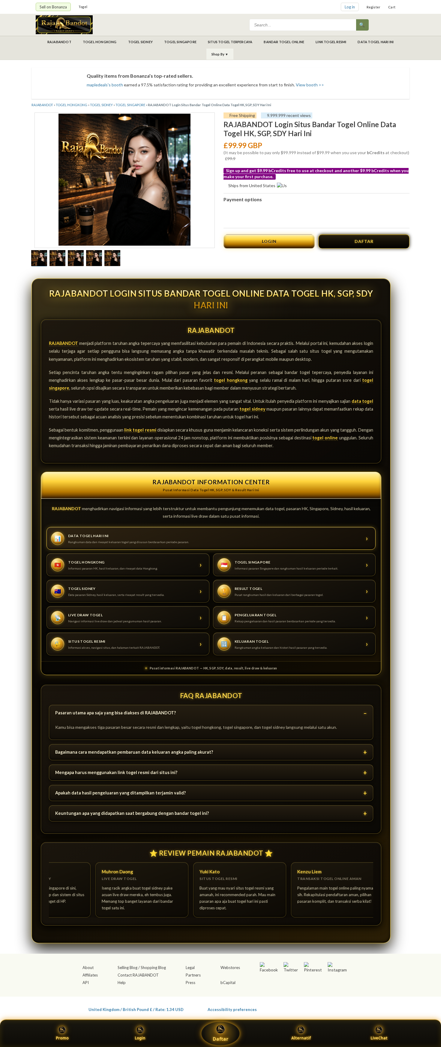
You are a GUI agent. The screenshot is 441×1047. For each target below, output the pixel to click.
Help (122, 982)
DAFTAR (364, 241)
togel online (325, 437)
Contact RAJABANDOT (138, 975)
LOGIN (269, 241)
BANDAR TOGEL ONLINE (284, 42)
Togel (83, 7)
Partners (193, 975)
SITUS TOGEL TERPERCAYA (230, 42)
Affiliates (90, 975)
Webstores (230, 967)
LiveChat (379, 1038)
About (88, 967)
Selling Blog (127, 967)
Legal (190, 967)
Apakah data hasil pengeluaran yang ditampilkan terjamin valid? (120, 792)
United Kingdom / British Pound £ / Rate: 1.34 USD (136, 1009)
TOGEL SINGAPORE (180, 42)
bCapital (228, 982)
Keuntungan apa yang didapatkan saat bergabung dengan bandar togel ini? (132, 813)
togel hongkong (230, 380)
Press (190, 982)
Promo (62, 1038)
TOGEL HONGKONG (100, 42)
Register (374, 7)
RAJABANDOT (59, 42)
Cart (391, 7)
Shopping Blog (153, 967)
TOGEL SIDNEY (140, 42)
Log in (350, 6)
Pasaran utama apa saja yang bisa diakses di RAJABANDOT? (115, 712)
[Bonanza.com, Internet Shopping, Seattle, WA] (318, 1008)
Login (140, 1038)
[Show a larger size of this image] (39, 259)
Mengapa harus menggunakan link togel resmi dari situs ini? (116, 772)
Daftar (220, 1039)
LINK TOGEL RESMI (331, 42)
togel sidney (252, 408)
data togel (362, 401)
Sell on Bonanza (53, 6)
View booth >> (310, 84)
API (85, 982)
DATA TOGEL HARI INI (376, 42)
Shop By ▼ (220, 54)
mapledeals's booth (105, 84)
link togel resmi (140, 429)
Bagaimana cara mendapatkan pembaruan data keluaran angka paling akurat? (134, 752)
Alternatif (301, 1038)
